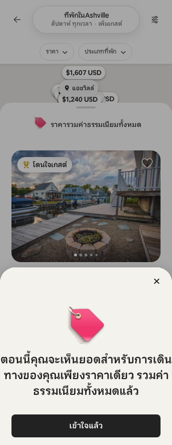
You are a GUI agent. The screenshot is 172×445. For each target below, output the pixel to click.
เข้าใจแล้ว (86, 426)
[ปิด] (157, 281)
